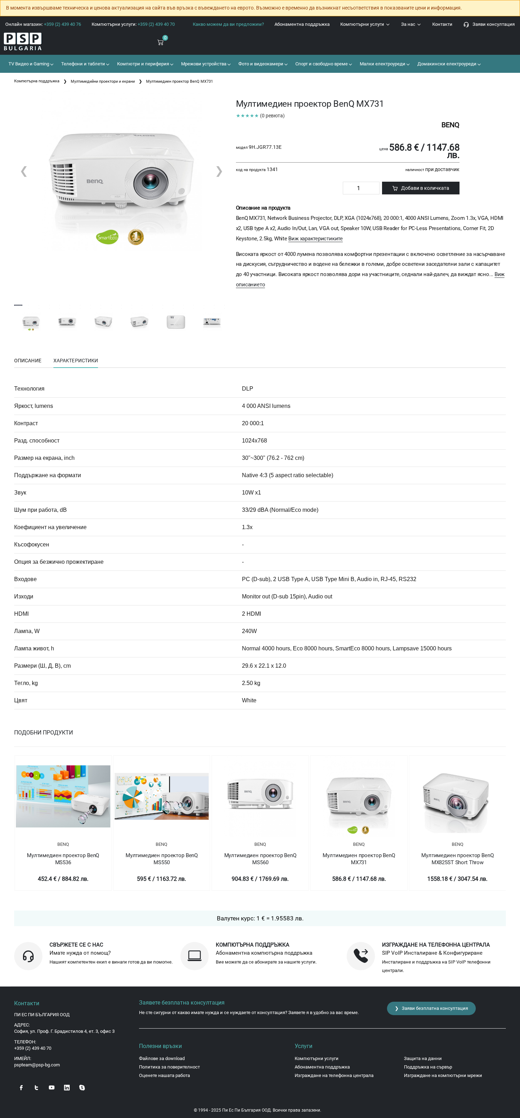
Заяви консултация (492, 24)
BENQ (63, 844)
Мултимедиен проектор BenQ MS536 (63, 859)
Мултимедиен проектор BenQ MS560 (260, 859)
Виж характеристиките (315, 238)
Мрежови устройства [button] (203, 63)
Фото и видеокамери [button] (260, 63)
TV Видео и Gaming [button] (28, 63)
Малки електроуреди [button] (382, 63)
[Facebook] (21, 1087)
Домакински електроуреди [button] (446, 63)
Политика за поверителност (169, 1067)
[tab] (27, 361)
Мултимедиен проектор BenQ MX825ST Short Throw (457, 859)
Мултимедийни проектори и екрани (103, 81)
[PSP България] (43, 42)
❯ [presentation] (219, 170)
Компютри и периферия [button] (142, 63)
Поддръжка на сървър (428, 1067)
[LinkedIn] (66, 1087)
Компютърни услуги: (133, 24)
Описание (27, 360)
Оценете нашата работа (164, 1075)
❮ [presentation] (23, 170)
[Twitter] (36, 1087)
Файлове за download (162, 1058)
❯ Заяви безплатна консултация (431, 1008)
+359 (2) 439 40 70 (32, 1048)
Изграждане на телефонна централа (334, 1075)
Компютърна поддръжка (36, 81)
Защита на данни (423, 1058)
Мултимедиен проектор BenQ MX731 (359, 859)
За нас (408, 24)
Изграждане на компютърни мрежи (443, 1075)
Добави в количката (423, 188)
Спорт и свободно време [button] (321, 63)
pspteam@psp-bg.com (37, 1064)
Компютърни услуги (362, 24)
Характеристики (75, 360)
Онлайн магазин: (43, 24)
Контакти (442, 24)
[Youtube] (51, 1087)
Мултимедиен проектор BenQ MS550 (162, 859)
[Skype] (82, 1087)
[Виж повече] (63, 796)
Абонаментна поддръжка (302, 24)
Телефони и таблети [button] (82, 63)
